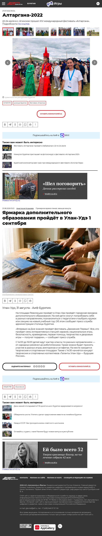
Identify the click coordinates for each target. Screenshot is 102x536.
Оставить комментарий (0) (51, 114)
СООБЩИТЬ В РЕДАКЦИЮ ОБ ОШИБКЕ (78, 478)
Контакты (24, 478)
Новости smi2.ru (11, 200)
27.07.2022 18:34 (8, 11)
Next (94, 62)
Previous (7, 62)
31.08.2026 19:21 (8, 208)
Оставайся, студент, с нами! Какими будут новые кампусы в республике (43, 432)
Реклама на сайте (37, 478)
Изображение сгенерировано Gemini (17, 294)
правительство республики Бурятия (20, 97)
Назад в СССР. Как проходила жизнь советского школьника (39, 423)
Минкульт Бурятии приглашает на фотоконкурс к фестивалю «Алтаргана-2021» (47, 154)
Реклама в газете (54, 478)
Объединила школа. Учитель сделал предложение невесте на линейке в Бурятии (48, 415)
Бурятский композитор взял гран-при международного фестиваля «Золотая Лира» (48, 163)
